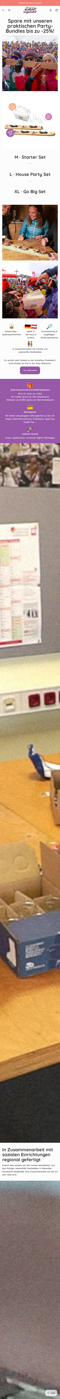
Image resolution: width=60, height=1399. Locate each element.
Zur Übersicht (30, 370)
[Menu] (3, 10)
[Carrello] (57, 10)
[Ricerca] (9, 10)
